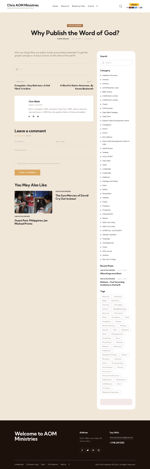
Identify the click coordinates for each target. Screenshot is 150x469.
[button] (18, 69)
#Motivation (117, 346)
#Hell (115, 330)
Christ (119, 384)
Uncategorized (75, 25)
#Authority (118, 296)
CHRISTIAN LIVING (110, 96)
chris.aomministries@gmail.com (121, 437)
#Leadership (106, 338)
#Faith (104, 317)
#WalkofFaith (107, 380)
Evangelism (106, 125)
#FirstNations (115, 317)
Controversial (107, 108)
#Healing (123, 326)
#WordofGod (121, 380)
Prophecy (106, 206)
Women (105, 255)
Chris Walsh (34, 101)
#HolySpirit (125, 330)
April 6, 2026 (122, 279)
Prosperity (106, 210)
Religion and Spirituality (110, 392)
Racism (105, 218)
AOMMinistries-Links (110, 88)
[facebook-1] (82, 450)
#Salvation (118, 359)
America (105, 79)
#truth (104, 363)
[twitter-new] (87, 450)
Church (105, 104)
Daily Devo (106, 116)
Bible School (107, 92)
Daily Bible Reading (110, 112)
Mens (104, 185)
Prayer (105, 202)
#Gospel (118, 321)
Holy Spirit (106, 161)
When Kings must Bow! (110, 273)
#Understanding (117, 363)
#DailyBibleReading (119, 309)
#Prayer (124, 355)
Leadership (106, 169)
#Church (105, 309)
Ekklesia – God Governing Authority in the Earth (112, 283)
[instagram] (98, 450)
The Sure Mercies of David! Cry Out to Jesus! (72, 197)
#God (127, 317)
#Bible (104, 301)
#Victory (120, 367)
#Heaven (105, 330)
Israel (104, 165)
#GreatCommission (108, 326)
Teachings (106, 239)
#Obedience (106, 351)
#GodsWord (106, 321)
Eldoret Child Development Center (115, 120)
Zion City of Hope (109, 259)
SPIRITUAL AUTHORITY (112, 230)
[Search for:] (116, 62)
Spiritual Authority (109, 234)
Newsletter (106, 193)
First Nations (107, 137)
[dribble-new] (93, 450)
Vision (104, 247)
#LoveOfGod (107, 342)
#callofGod (115, 301)
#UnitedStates (107, 367)
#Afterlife (105, 296)
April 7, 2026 (122, 270)
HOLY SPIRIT (107, 156)
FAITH (105, 129)
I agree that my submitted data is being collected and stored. (39, 164)
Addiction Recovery (110, 75)
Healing (105, 152)
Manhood (106, 177)
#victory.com (106, 371)
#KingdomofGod (117, 334)
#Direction (106, 313)
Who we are (107, 251)
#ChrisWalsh (118, 305)
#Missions (105, 346)
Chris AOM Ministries (103, 464)
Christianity (106, 388)
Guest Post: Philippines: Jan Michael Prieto (31, 222)
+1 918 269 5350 (117, 442)
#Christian (105, 305)
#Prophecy (106, 359)
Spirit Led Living (108, 222)
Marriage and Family (110, 181)
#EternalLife (118, 313)
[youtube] (29, 116)
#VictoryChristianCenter (110, 375)
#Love (118, 338)
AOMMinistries (107, 384)
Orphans (105, 197)
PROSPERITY (107, 214)
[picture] (33, 116)
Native (105, 189)
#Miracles (119, 342)
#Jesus (104, 334)
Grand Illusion (107, 148)
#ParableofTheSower (109, 355)
